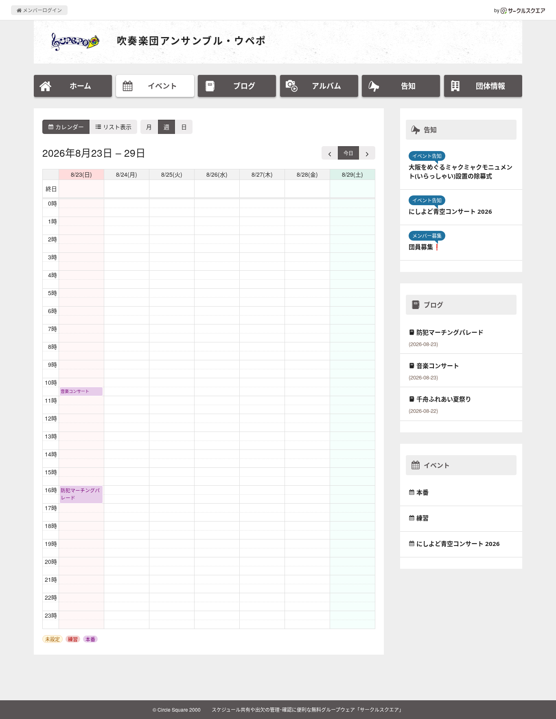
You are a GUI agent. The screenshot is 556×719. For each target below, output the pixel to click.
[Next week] (367, 153)
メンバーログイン (42, 10)
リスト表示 (116, 127)
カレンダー (69, 127)
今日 (348, 152)
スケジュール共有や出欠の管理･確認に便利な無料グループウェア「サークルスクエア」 (308, 709)
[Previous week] (330, 153)
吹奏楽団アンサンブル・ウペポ (192, 40)
